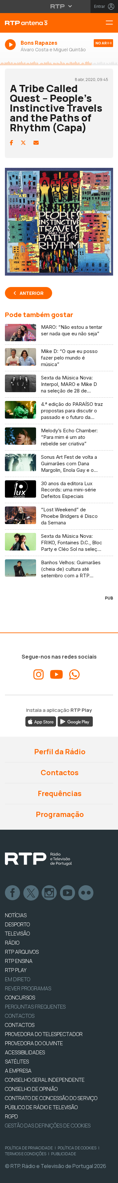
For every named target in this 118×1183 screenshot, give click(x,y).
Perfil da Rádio (59, 752)
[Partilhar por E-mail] (36, 142)
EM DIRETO (17, 979)
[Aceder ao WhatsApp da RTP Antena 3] (74, 674)
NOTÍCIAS (16, 915)
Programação (59, 814)
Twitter (31, 893)
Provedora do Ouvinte (34, 1043)
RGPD (11, 1116)
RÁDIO (12, 942)
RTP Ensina (18, 961)
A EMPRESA (18, 1070)
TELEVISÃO (17, 933)
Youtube (68, 893)
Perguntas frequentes (35, 1006)
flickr (86, 893)
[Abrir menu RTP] (59, 6)
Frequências (59, 793)
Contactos (59, 772)
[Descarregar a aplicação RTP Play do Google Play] (75, 721)
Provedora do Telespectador (44, 1034)
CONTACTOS (19, 1025)
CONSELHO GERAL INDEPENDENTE (45, 1079)
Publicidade (63, 1154)
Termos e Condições (25, 1154)
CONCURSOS (20, 997)
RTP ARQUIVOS (22, 951)
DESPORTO (17, 924)
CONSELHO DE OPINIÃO (31, 1089)
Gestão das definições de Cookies (47, 1125)
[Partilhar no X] (23, 142)
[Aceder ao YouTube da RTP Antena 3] (56, 674)
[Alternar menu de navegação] (112, 23)
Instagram (49, 893)
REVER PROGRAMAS (28, 988)
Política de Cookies (77, 1148)
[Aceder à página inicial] (39, 23)
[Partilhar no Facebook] (11, 142)
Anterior (32, 293)
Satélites (17, 1061)
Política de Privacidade (29, 1148)
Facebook (13, 893)
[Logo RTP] (38, 859)
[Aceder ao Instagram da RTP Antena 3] (38, 674)
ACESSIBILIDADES (25, 1052)
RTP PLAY (16, 970)
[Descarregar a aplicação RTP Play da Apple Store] (40, 721)
